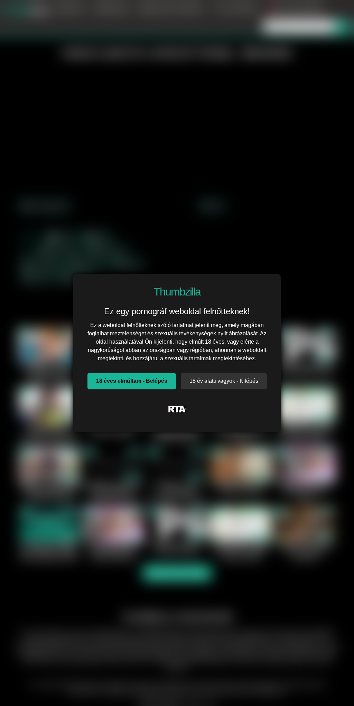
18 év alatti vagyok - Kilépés (223, 381)
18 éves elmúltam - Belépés (131, 381)
